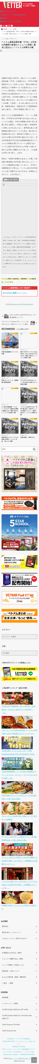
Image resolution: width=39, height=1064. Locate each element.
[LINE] (12, 26)
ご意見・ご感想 (7, 983)
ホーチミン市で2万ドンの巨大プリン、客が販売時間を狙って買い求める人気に (19, 838)
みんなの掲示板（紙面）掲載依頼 (14, 977)
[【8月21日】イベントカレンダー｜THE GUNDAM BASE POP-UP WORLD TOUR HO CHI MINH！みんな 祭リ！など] (17, 748)
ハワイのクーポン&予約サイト (13, 1052)
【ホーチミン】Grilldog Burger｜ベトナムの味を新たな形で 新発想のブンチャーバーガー (19, 731)
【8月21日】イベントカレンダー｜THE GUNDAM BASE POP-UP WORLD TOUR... (18, 752)
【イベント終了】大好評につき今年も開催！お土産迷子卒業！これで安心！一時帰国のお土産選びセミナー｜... (19, 860)
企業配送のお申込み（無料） (12, 953)
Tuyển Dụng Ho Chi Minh (11, 1024)
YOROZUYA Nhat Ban (28, 1054)
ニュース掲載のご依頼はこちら (13, 965)
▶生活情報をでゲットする (15, 293)
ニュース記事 (5, 38)
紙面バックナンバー (7, 11)
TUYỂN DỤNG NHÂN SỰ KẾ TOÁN (15, 1009)
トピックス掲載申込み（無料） (13, 959)
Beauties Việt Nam (19, 1046)
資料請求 (3, 18)
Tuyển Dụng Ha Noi (9, 1031)
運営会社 (5, 926)
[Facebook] (1, 26)
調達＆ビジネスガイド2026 (10, 21)
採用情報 (5, 997)
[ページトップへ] (34, 1060)
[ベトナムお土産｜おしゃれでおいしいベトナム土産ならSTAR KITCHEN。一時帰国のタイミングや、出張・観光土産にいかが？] (17, 878)
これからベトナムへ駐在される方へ (14, 938)
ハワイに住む (30, 1052)
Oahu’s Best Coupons (11, 1054)
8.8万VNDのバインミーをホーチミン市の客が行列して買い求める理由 (19, 797)
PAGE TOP (36, 1030)
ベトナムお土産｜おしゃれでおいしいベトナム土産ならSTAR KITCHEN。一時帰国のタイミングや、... (19, 884)
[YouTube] (6, 26)
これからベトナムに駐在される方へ (13, 15)
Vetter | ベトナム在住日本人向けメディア (21, 1058)
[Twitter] (4, 26)
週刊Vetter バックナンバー (11, 932)
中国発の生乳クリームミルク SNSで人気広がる (19, 907)
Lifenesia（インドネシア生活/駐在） (19, 1039)
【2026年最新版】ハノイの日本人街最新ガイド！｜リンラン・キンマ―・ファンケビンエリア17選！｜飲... (19, 775)
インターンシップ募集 (10, 1003)
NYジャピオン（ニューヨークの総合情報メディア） (19, 1049)
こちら (6, 282)
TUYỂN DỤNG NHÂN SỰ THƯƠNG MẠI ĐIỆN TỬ (17, 1017)
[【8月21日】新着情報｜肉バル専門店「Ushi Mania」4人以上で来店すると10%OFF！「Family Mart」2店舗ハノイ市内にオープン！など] (17, 703)
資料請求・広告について (10, 971)
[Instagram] (9, 26)
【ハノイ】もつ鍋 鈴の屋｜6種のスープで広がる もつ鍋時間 (19, 817)
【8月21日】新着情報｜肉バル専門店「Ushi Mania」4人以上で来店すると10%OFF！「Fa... (18, 709)
